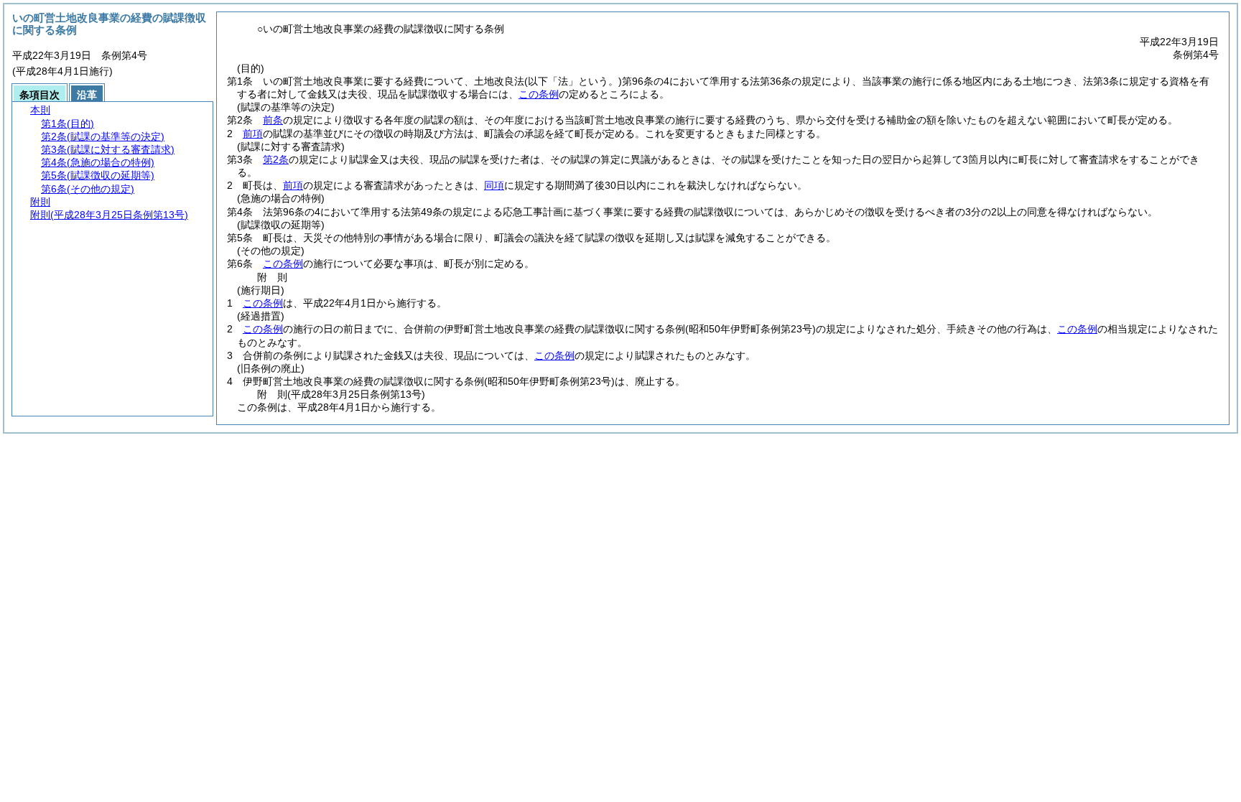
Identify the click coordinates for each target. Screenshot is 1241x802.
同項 (494, 185)
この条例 (539, 94)
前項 (253, 133)
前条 (273, 120)
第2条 (276, 159)
